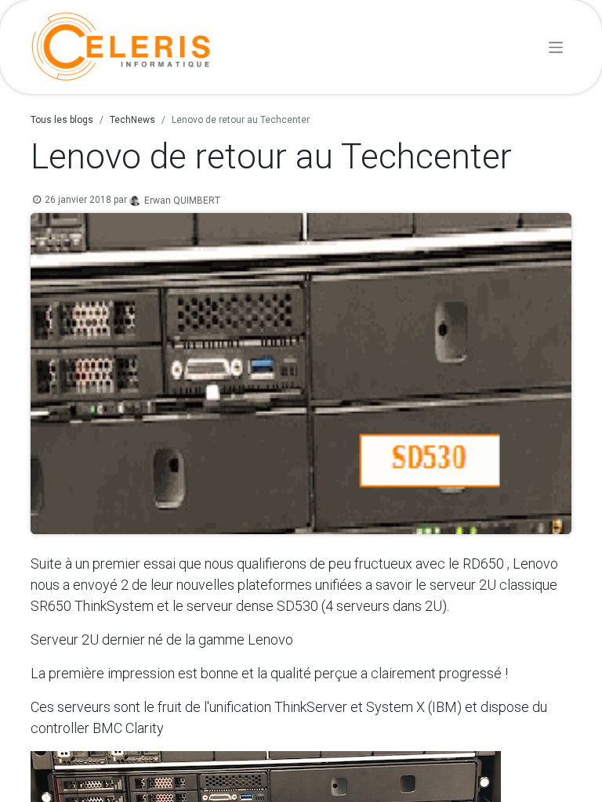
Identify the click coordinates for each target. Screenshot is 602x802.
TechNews (132, 119)
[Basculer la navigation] (556, 47)
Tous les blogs (62, 119)
